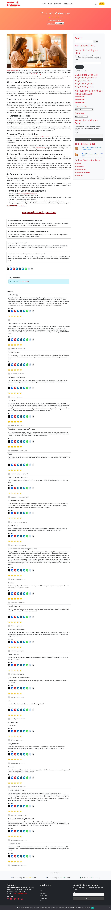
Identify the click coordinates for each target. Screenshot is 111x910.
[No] (109, 907)
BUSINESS (57, 4)
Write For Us (43, 896)
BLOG (50, 4)
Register (96, 4)
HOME (44, 4)
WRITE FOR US (67, 4)
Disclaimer (43, 901)
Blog (41, 890)
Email (76, 133)
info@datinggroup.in (20, 893)
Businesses (43, 893)
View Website (50, 23)
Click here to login (24, 281)
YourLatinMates (40, 147)
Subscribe (79, 67)
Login (101, 4)
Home (41, 888)
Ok (92, 907)
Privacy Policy (43, 898)
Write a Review (60, 23)
